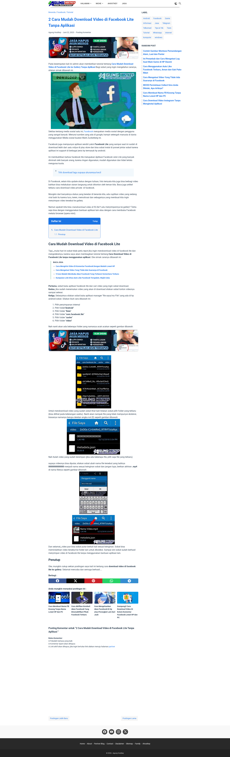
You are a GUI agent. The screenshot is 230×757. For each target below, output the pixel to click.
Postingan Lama (129, 718)
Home (82, 744)
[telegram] (129, 580)
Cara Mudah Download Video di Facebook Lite (76, 230)
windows (158, 37)
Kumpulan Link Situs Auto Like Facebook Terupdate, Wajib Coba (83, 278)
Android (146, 18)
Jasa (124, 3)
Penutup (61, 234)
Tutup (95, 221)
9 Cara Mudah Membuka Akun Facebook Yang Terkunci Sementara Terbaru (87, 274)
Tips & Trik (159, 28)
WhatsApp (157, 33)
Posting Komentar (83, 32)
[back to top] (224, 751)
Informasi (147, 23)
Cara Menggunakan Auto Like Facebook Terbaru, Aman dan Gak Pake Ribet (162, 69)
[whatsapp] (111, 580)
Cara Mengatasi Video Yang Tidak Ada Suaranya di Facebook (81, 270)
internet (168, 33)
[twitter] (75, 580)
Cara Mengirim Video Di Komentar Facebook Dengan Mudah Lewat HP (85, 266)
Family (137, 744)
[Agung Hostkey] (62, 3)
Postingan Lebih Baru (59, 718)
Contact (110, 744)
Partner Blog (99, 744)
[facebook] (57, 580)
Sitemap (129, 744)
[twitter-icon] (125, 731)
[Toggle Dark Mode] (176, 3)
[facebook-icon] (104, 731)
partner (112, 646)
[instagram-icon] (118, 731)
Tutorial (146, 33)
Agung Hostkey (118, 753)
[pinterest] (93, 580)
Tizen (169, 28)
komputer (147, 37)
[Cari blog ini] (180, 3)
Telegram (166, 23)
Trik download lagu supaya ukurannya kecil (79, 172)
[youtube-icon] (111, 731)
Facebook (88, 131)
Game (167, 18)
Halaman (85, 3)
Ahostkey (112, 3)
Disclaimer (119, 744)
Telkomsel (147, 28)
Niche (98, 3)
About (89, 744)
